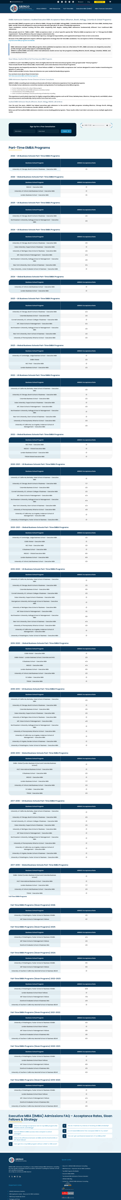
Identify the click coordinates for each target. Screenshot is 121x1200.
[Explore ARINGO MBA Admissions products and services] (110, 2)
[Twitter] (62, 1)
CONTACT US (99, 2)
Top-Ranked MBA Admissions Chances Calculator (75, 1176)
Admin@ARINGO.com (17, 2)
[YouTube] (66, 1)
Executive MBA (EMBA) (68, 1173)
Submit (65, 131)
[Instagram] (69, 1)
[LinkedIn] (73, 1)
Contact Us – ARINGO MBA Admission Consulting (75, 1181)
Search (81, 2)
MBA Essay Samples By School (17, 1196)
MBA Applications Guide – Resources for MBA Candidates (24, 1194)
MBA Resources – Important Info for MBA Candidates (76, 1168)
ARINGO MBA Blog (67, 1179)
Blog (89, 2)
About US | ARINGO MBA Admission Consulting (74, 1166)
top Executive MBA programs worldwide (22, 40)
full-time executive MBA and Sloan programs (23, 76)
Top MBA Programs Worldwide (70, 1171)
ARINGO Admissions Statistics (17, 1191)
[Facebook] (58, 1)
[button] (33, 1126)
